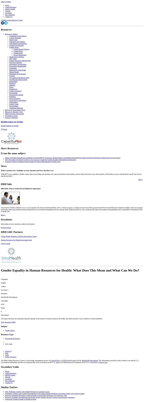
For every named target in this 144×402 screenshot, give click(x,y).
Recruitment (13, 93)
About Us (8, 351)
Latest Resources (10, 373)
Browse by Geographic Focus (15, 110)
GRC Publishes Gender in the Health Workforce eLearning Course (27, 392)
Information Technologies (17, 64)
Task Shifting (13, 106)
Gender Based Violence (21, 49)
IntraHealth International (90, 360)
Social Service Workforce (17, 100)
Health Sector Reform (16, 57)
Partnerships (13, 81)
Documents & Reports (12, 338)
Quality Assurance (15, 91)
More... (140, 180)
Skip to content (6, 2)
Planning (12, 85)
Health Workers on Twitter (10, 126)
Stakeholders (13, 102)
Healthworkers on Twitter (12, 122)
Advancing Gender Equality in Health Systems (20, 399)
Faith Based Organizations (18, 43)
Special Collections (11, 117)
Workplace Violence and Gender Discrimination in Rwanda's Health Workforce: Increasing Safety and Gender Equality (45, 394)
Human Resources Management (20, 61)
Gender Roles (18, 53)
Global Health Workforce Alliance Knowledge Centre (19, 236)
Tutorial (7, 377)
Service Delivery (14, 98)
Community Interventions (17, 36)
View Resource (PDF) (8, 322)
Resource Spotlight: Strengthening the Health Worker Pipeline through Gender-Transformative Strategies (40, 397)
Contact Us (9, 383)
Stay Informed (10, 381)
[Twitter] (4, 129)
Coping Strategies (15, 38)
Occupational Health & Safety (19, 78)
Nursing (12, 76)
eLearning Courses (11, 116)
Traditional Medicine (16, 108)
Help (6, 353)
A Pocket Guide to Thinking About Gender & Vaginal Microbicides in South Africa (33, 162)
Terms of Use (102, 362)
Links (7, 355)
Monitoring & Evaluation (17, 74)
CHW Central (5, 244)
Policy (11, 87)
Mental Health (14, 72)
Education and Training (17, 42)
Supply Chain (13, 104)
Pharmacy (12, 83)
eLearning (8, 379)
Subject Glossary (10, 357)
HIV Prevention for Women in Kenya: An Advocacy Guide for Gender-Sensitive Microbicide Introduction (40, 160)
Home (7, 371)
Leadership (13, 68)
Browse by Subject (11, 34)
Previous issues (6, 228)
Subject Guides (10, 375)
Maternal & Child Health (17, 70)
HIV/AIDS (13, 59)
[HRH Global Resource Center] (12, 20)
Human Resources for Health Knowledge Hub (16, 240)
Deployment (13, 40)
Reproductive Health (16, 95)
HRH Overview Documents (14, 114)
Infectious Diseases (15, 62)
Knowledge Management (17, 66)
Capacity (55, 360)
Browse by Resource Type (14, 112)
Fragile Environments (16, 45)
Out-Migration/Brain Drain (18, 80)
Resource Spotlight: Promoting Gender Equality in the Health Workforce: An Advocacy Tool (36, 395)
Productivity (13, 89)
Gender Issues (14, 47)
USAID (64, 360)
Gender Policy (18, 51)
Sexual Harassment (19, 55)
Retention (12, 97)
